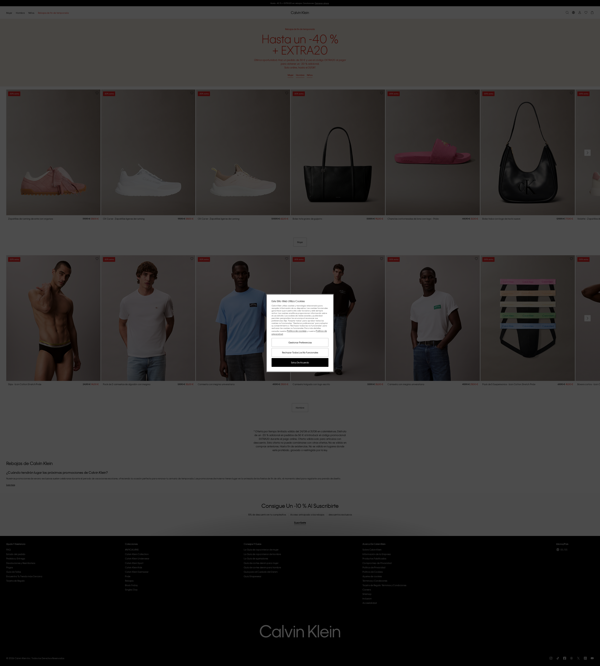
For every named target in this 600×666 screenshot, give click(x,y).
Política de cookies (297, 330)
